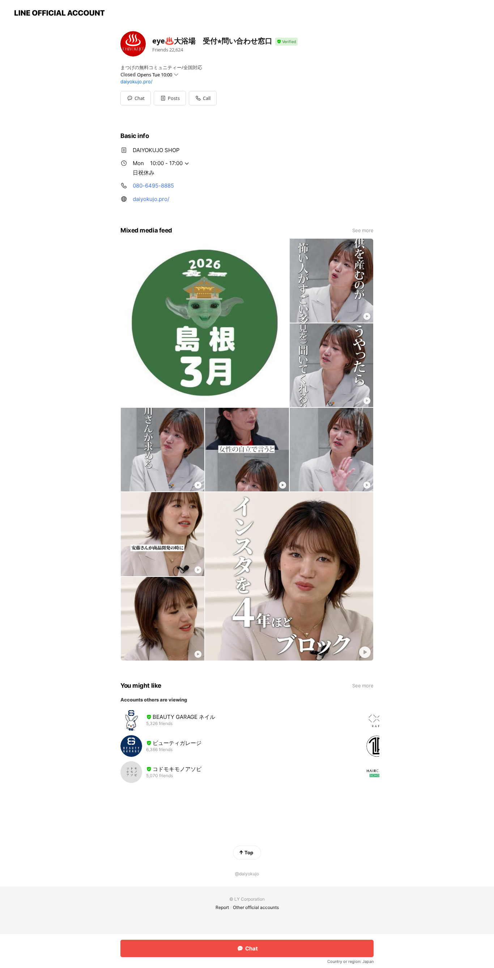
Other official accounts (256, 907)
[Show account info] (286, 42)
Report (222, 907)
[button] (170, 98)
